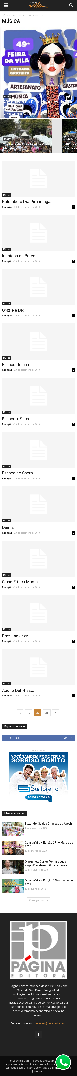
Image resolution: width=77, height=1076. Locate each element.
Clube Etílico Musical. (22, 581)
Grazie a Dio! (13, 310)
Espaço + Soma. (16, 419)
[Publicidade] (38, 777)
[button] (71, 5)
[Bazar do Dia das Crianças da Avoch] (13, 829)
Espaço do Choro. (18, 473)
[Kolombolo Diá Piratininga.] (38, 179)
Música (7, 97)
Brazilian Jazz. (15, 636)
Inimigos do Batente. (21, 255)
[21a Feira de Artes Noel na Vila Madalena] (31, 138)
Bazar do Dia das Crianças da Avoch (48, 823)
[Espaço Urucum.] (38, 341)
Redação (7, 206)
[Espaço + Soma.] (38, 396)
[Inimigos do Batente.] (38, 233)
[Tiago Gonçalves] (13, 867)
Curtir (68, 737)
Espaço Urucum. (16, 364)
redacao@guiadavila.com (51, 1023)
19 (28, 712)
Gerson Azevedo (12, 113)
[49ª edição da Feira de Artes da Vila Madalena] (38, 72)
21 (46, 712)
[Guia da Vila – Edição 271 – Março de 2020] (13, 848)
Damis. (8, 527)
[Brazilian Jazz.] (38, 613)
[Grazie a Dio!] (38, 287)
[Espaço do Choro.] (38, 450)
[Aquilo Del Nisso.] (38, 667)
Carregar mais (37, 900)
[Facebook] (38, 1034)
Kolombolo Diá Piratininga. (26, 201)
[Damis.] (38, 504)
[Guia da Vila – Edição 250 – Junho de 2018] (13, 886)
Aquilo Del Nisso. (18, 690)
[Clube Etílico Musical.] (38, 559)
